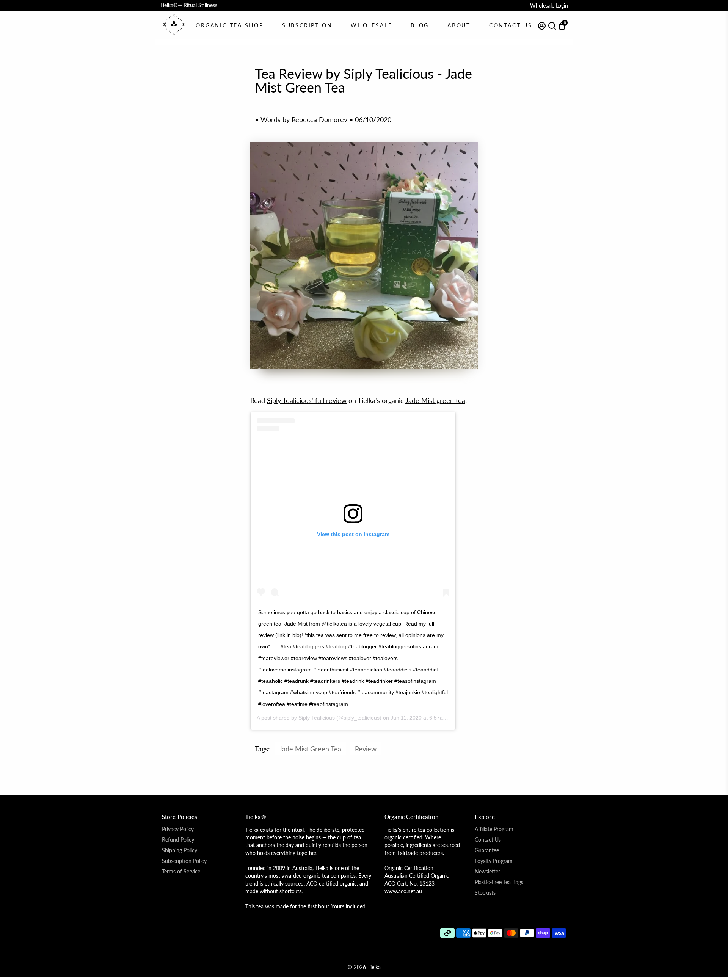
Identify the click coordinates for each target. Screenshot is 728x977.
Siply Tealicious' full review (307, 400)
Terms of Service (181, 872)
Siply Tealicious (316, 718)
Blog (420, 25)
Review (366, 749)
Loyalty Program (494, 861)
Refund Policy (178, 840)
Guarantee (487, 850)
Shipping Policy (179, 850)
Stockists (485, 893)
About (459, 25)
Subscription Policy (184, 861)
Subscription (307, 25)
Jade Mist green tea (435, 400)
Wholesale (371, 25)
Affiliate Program (494, 829)
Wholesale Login (549, 5)
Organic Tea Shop (230, 25)
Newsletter (487, 872)
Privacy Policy (178, 829)
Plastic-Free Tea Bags (499, 882)
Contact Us (510, 25)
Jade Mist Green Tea (310, 749)
